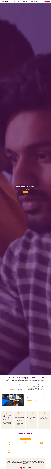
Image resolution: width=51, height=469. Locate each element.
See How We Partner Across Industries (25, 438)
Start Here (47, 1)
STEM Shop (31, 1)
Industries (23, 1)
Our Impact (15, 1)
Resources (27, 1)
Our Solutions (36, 400)
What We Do (19, 1)
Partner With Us (29, 400)
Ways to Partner (36, 1)
